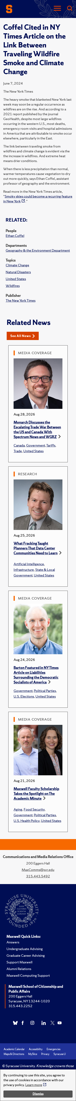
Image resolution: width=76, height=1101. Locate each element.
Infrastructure (24, 569)
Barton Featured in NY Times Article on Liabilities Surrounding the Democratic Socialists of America (36, 674)
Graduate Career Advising (25, 955)
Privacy (45, 1054)
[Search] (69, 8)
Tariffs (50, 445)
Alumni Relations (18, 968)
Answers (12, 942)
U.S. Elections (24, 696)
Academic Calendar (14, 1049)
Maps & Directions (14, 1054)
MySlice (32, 1054)
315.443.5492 (38, 876)
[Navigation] (57, 8)
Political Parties (45, 690)
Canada (19, 445)
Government (35, 445)
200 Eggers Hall (20, 996)
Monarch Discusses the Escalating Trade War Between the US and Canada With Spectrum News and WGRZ (37, 429)
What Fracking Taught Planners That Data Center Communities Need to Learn (36, 548)
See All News (20, 336)
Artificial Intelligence (29, 564)
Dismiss (38, 1094)
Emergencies (53, 1049)
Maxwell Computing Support (28, 975)
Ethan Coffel (15, 235)
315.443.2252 (20, 1006)
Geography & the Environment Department (38, 250)
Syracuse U (60, 1054)
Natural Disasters (18, 272)
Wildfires (13, 285)
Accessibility (36, 1049)
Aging (18, 809)
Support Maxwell (19, 962)
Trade (18, 451)
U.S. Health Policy (27, 820)
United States (16, 278)
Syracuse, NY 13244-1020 (29, 1001)
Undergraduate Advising (24, 948)
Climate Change (17, 265)
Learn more (33, 1084)
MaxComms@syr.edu (38, 869)
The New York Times (20, 300)
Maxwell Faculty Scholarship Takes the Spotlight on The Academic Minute (36, 793)
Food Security (34, 809)
